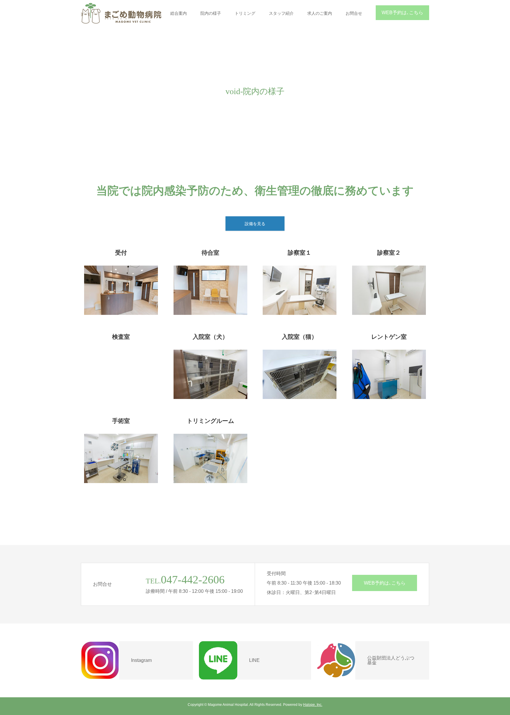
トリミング (245, 13)
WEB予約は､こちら (402, 12)
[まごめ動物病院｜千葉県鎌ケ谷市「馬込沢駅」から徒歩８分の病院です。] (121, 13)
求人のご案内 (319, 13)
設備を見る (255, 223)
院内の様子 (210, 13)
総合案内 (178, 13)
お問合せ (354, 13)
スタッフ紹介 (281, 13)
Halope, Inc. (312, 705)
